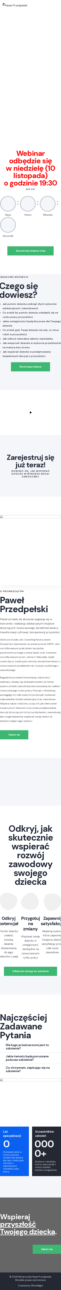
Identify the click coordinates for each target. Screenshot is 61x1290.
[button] (30, 1046)
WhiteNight (37, 1285)
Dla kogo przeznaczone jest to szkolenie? (27, 1046)
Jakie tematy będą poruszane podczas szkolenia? (27, 1058)
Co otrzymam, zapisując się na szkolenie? (28, 1069)
